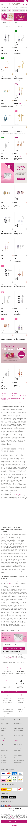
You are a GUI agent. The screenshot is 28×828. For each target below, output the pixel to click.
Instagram (9, 806)
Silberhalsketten (18, 755)
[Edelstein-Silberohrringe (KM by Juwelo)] (20, 193)
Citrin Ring (3, 755)
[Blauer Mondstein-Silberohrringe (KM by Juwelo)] (20, 219)
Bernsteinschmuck (19, 730)
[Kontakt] (14, 1)
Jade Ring (3, 762)
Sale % (9, 10)
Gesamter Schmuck (5, 723)
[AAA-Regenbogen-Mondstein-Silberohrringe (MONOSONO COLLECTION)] (20, 118)
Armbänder (3, 728)
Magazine (20, 705)
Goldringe (3, 738)
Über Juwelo (21, 698)
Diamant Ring (4, 758)
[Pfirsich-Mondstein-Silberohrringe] (7, 193)
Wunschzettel (23, 4)
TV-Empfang (7, 707)
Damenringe (4, 733)
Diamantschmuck (18, 735)
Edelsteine (22, 10)
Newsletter (20, 709)
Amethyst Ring (4, 750)
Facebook (2, 806)
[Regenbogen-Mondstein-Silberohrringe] (7, 38)
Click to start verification (12, 651)
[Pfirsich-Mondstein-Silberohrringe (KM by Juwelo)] (20, 65)
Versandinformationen (7, 711)
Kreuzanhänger (18, 748)
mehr (3, 740)
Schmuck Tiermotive (19, 760)
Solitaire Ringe (18, 758)
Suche (26, 7)
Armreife (3, 730)
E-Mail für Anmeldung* (10, 645)
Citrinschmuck (18, 733)
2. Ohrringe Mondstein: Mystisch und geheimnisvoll (13, 396)
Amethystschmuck (19, 726)
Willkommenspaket (7, 702)
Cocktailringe (17, 750)
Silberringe (17, 753)
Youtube (6, 806)
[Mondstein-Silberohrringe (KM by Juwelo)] (7, 326)
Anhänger (3, 726)
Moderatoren (20, 700)
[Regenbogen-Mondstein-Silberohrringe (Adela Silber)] (7, 91)
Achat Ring (3, 748)
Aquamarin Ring (5, 753)
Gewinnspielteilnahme (7, 705)
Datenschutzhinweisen (16, 818)
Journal (20, 711)
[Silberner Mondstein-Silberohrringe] (20, 246)
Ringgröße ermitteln (7, 716)
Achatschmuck (18, 723)
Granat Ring (4, 760)
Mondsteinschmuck (5, 539)
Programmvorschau (20, 707)
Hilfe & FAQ (7, 714)
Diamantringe (4, 735)
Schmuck (3, 10)
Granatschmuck (18, 738)
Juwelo (15, 10)
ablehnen (11, 816)
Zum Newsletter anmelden (14, 648)
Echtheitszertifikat (7, 700)
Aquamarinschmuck (19, 728)
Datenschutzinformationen (10, 657)
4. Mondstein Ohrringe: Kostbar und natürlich (12, 402)
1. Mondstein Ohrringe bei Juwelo (9, 393)
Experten (20, 702)
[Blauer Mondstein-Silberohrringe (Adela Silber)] (7, 118)
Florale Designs (18, 762)
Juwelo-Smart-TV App (7, 709)
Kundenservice (7, 698)
